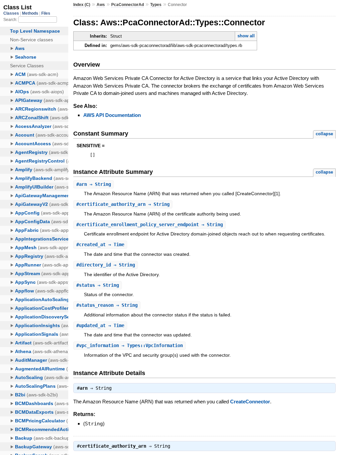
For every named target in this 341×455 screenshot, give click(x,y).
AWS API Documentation (112, 115)
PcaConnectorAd (127, 4)
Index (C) (81, 4)
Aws (101, 4)
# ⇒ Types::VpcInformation (129, 345)
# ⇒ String (93, 184)
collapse (324, 133)
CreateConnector (250, 401)
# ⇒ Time (100, 244)
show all (246, 35)
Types (156, 4)
